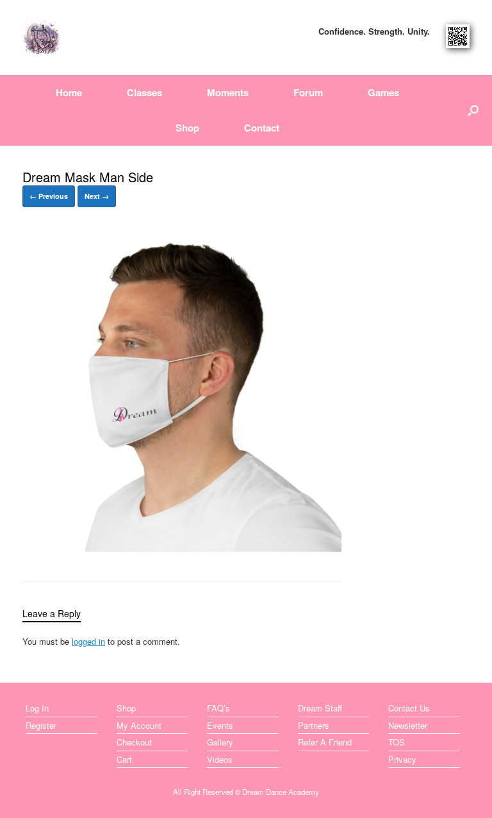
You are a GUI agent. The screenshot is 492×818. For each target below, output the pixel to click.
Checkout (134, 742)
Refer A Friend (325, 742)
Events (220, 725)
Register (41, 725)
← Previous (48, 196)
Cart (124, 759)
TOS (396, 742)
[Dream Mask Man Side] (181, 547)
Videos (220, 759)
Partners (313, 725)
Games (383, 92)
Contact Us (409, 708)
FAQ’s (218, 708)
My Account (139, 725)
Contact (261, 128)
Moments (228, 92)
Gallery (220, 742)
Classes (144, 92)
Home (69, 92)
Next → (97, 196)
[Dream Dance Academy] (41, 37)
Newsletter (407, 725)
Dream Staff (320, 708)
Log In (37, 708)
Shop (187, 128)
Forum (308, 92)
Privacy (402, 759)
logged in (88, 641)
